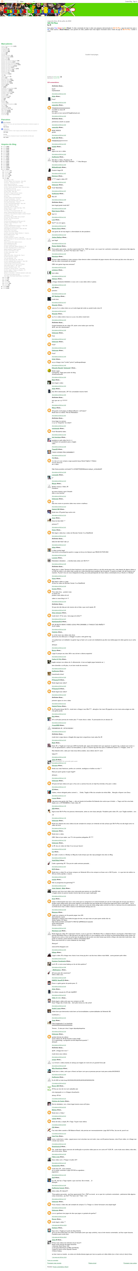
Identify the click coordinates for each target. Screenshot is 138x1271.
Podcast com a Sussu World (11, 231)
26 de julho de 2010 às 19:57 (59, 958)
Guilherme (55, 157)
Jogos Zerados (5, 76)
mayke (54, 879)
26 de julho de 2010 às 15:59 (59, 677)
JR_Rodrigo (56, 296)
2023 (4, 148)
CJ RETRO (4, 51)
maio (5, 279)
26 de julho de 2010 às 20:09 (59, 977)
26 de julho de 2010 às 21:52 (59, 1031)
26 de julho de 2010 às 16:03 (59, 686)
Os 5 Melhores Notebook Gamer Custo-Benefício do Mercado (18, 136)
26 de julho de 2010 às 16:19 (59, 740)
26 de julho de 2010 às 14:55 (59, 394)
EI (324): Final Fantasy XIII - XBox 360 (13, 259)
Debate (3, 54)
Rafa (53, 380)
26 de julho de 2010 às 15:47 (59, 619)
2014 (4, 163)
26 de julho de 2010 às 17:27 (59, 787)
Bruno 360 (55, 1086)
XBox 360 (4, 110)
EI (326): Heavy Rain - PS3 (10, 252)
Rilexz (54, 408)
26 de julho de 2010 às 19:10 (59, 885)
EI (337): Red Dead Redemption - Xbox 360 (14, 203)
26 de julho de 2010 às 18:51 (59, 857)
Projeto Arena (5, 96)
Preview (3, 95)
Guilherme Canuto (58, 1188)
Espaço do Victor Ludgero (8, 68)
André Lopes (56, 1008)
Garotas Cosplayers (9, 236)
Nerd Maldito (7, 122)
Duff (53, 1177)
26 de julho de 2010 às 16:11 (59, 703)
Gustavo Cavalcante (59, 961)
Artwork (3, 47)
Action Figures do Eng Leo (10, 184)
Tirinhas (3, 102)
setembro (6, 175)
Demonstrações (5, 56)
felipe (54, 547)
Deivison (55, 176)
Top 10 (3, 105)
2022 (4, 150)
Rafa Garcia (56, 211)
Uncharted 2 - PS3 (8, 215)
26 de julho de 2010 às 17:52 (59, 840)
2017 (4, 158)
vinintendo (55, 428)
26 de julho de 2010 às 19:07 (59, 866)
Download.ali (56, 1146)
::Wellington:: (56, 970)
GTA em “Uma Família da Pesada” (12, 262)
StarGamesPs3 (57, 621)
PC (2, 87)
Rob (53, 716)
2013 (4, 164)
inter (2, 75)
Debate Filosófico (6, 55)
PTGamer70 (56, 680)
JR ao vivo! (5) (7, 219)
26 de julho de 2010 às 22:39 (59, 1065)
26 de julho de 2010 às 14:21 (59, 267)
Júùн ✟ (54, 759)
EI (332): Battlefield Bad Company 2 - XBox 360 (15, 225)
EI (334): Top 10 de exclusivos (11, 218)
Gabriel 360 (56, 509)
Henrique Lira (56, 931)
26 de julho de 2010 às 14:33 (59, 320)
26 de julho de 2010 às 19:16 (59, 896)
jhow (53, 898)
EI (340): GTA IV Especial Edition (12, 194)
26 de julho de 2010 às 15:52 (59, 647)
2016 (4, 159)
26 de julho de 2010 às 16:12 (59, 714)
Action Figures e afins (7, 46)
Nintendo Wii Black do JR (10, 271)
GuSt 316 (55, 138)
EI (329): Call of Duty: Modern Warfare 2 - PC (15, 246)
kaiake (54, 146)
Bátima (54, 1110)
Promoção (4, 97)
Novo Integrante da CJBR (10, 243)
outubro (6, 173)
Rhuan (54, 483)
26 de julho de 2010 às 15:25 (59, 536)
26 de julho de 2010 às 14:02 (59, 102)
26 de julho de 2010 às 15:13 (59, 506)
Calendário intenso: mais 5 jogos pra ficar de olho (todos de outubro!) (20, 130)
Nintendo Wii (56, 78)
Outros (3, 85)
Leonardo (55, 475)
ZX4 (53, 1127)
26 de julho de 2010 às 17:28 (59, 806)
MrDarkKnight (56, 167)
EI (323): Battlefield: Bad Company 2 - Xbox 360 (15, 261)
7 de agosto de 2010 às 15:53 (59, 1257)
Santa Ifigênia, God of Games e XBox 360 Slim (15, 228)
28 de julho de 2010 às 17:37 (59, 1199)
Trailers (3, 106)
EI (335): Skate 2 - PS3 (9, 209)
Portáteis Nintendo (6, 92)
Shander (55, 305)
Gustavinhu (56, 1165)
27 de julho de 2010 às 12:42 (59, 1144)
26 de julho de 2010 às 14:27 (59, 302)
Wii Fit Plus (6, 196)
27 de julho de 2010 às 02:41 (59, 1107)
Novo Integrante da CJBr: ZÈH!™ (12, 190)
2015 (4, 161)
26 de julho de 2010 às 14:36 (59, 330)
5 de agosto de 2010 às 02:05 (59, 1225)
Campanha (4, 49)
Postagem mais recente (54, 1263)
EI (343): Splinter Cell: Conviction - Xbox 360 (15, 181)
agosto (6, 176)
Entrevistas (4, 59)
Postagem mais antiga (130, 1263)
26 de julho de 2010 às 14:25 (59, 285)
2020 (4, 153)
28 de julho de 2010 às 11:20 (59, 1163)
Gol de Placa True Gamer (10, 230)
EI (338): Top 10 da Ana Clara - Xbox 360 (14, 200)
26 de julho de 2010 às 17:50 (59, 828)
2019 (4, 154)
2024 (4, 146)
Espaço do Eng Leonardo (8, 63)
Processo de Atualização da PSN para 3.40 (14, 221)
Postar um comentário (52, 1260)
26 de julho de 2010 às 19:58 (59, 967)
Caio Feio (55, 1136)
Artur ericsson (57, 613)
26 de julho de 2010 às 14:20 (59, 253)
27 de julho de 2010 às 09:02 (59, 1124)
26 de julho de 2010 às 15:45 (59, 610)
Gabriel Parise (57, 706)
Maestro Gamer (5, 79)
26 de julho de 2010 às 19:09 (59, 877)
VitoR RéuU (56, 860)
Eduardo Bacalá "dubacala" (61, 368)
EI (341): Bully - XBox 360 (10, 191)
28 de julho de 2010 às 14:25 (59, 1175)
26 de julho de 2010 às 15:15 (59, 515)
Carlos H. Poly (57, 659)
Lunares (55, 558)
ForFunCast (4, 72)
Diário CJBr (4, 58)
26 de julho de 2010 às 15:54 (59, 668)
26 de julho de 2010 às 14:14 (59, 226)
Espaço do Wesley (6, 70)
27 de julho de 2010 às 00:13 (59, 1083)
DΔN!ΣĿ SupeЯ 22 (58, 980)
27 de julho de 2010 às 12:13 (59, 1133)
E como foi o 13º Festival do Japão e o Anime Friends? (17, 213)
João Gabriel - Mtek (58, 888)
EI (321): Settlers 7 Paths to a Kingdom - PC (15, 270)
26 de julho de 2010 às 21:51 (59, 1017)
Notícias (3, 84)
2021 (4, 151)
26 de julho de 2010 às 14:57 (59, 415)
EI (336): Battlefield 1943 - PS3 (11, 205)
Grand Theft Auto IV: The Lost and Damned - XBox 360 (17, 239)
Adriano (54, 279)
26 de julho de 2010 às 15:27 (59, 544)
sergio (54, 1059)
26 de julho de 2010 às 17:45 (59, 818)
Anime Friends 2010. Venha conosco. (13, 242)
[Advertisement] (11, 29)
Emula (5, 134)
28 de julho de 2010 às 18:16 (59, 1207)
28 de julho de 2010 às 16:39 (59, 1185)
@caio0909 (56, 725)
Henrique (55, 256)
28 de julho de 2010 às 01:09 (59, 1154)
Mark (53, 743)
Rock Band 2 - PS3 (8, 179)
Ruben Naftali (56, 246)
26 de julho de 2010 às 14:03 (59, 144)
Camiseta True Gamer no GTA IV (12, 227)
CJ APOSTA (4, 50)
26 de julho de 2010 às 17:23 (59, 778)
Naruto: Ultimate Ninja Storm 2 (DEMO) (13, 185)
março (6, 281)
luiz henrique (56, 437)
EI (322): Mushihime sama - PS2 (12, 267)
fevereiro (6, 283)
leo (53, 851)
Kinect (3, 77)
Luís (53, 220)
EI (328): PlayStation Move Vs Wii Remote (14, 247)
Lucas (54, 798)
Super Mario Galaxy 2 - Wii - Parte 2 (13, 265)
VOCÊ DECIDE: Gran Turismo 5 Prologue (14, 264)
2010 (4, 169)
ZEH (53, 808)
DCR (53, 869)
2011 (4, 167)
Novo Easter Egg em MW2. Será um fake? (14, 216)
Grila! (54, 359)
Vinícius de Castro (58, 1101)
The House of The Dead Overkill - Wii (13, 210)
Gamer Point (4, 73)
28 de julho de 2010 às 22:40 (59, 1216)
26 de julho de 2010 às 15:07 (59, 455)
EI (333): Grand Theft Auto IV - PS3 (12, 222)
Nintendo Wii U (5, 83)
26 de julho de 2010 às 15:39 (59, 564)
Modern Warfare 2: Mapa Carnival (12, 249)
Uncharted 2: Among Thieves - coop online (14, 268)
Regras (3, 101)
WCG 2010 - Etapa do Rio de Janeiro (13, 193)
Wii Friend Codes (6, 109)
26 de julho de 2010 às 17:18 (59, 763)
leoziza (54, 589)
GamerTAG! (7, 253)
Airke (53, 96)
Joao (53, 518)
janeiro (6, 285)
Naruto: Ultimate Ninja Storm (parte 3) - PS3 (14, 212)
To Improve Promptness (7, 104)
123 (53, 287)
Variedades (4, 108)
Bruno (54, 650)
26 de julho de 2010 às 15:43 (59, 601)
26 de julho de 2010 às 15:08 (59, 472)
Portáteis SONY (5, 93)
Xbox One (4, 112)
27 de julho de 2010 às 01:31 (59, 1098)
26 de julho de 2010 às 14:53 (59, 386)
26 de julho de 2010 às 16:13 (59, 722)
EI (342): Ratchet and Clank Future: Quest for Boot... (17, 187)
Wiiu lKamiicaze (57, 1068)
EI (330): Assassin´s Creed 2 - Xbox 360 (14, 237)
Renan (54, 1219)
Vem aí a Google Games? (10, 244)
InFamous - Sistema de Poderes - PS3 (13, 182)
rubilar (54, 1118)
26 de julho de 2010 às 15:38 (59, 555)
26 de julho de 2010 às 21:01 (59, 1006)
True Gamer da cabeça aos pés (12, 274)
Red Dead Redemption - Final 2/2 (12, 199)
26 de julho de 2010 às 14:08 (59, 199)
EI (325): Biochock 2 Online (10, 256)
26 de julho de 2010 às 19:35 (59, 909)
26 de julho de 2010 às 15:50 (59, 629)
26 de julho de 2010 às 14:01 (59, 93)
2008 (4, 288)
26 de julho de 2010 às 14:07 (59, 173)
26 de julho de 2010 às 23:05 (59, 1074)
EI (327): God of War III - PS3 (11, 250)
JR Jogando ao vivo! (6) (10, 188)
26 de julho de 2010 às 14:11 (59, 217)
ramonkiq (55, 105)
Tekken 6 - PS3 (8, 224)
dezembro (7, 170)
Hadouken (6, 129)
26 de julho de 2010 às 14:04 (59, 164)
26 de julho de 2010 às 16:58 (59, 757)
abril (5, 280)
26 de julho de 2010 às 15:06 (59, 446)
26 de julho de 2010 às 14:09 (59, 208)
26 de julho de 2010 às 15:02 (59, 434)
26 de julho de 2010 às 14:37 (59, 339)
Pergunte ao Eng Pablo (7, 88)
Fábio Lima (56, 1157)
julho (5, 178)
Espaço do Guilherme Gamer (9, 64)
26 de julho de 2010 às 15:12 (59, 496)
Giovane (55, 765)
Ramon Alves (56, 228)
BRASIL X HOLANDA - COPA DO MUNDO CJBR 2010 (17, 273)
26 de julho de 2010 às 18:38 (59, 849)
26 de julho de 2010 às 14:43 (59, 347)
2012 (4, 166)
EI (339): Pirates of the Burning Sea (12, 197)
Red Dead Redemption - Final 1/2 (12, 202)
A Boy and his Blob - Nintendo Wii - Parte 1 (14, 255)
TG (53, 458)
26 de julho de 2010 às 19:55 (59, 949)
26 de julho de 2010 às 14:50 (59, 377)
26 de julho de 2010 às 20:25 (59, 986)
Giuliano (55, 1228)
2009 (4, 286)
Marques (55, 912)
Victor (54, 530)
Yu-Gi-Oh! (4, 114)
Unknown (55, 185)
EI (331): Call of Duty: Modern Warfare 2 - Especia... (17, 233)
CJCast (3, 52)
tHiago (54, 952)
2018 (4, 156)
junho (5, 277)
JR (54, 76)
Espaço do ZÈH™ (6, 71)
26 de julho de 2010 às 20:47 (59, 995)
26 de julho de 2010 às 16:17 (59, 731)
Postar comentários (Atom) (60, 1267)
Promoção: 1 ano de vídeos (11, 206)
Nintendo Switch (5, 80)
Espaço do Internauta (7, 66)
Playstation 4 (4, 91)
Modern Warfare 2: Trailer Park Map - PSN (14, 207)
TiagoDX (55, 449)
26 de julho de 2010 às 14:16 (59, 234)
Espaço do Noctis (6, 67)
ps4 (2, 100)
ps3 (2, 98)
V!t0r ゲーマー (56, 998)
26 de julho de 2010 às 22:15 (59, 1045)
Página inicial (92, 1263)
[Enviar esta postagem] (60, 76)
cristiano (55, 270)
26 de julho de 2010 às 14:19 (59, 243)
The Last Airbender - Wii (10, 258)
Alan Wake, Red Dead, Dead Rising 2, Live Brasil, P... (17, 276)
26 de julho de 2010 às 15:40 (59, 586)
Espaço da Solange (6, 62)
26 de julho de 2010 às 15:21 (59, 527)
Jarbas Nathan (57, 237)
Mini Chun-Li (7, 240)
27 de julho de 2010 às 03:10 (59, 1116)
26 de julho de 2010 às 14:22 (59, 276)
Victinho (55, 632)
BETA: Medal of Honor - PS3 (11, 234)
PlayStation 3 (5, 89)
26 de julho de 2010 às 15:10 (59, 481)
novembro (7, 172)
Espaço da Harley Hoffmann (9, 60)
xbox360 (3, 113)
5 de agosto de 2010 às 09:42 (59, 1237)
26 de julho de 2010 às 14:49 (59, 365)
